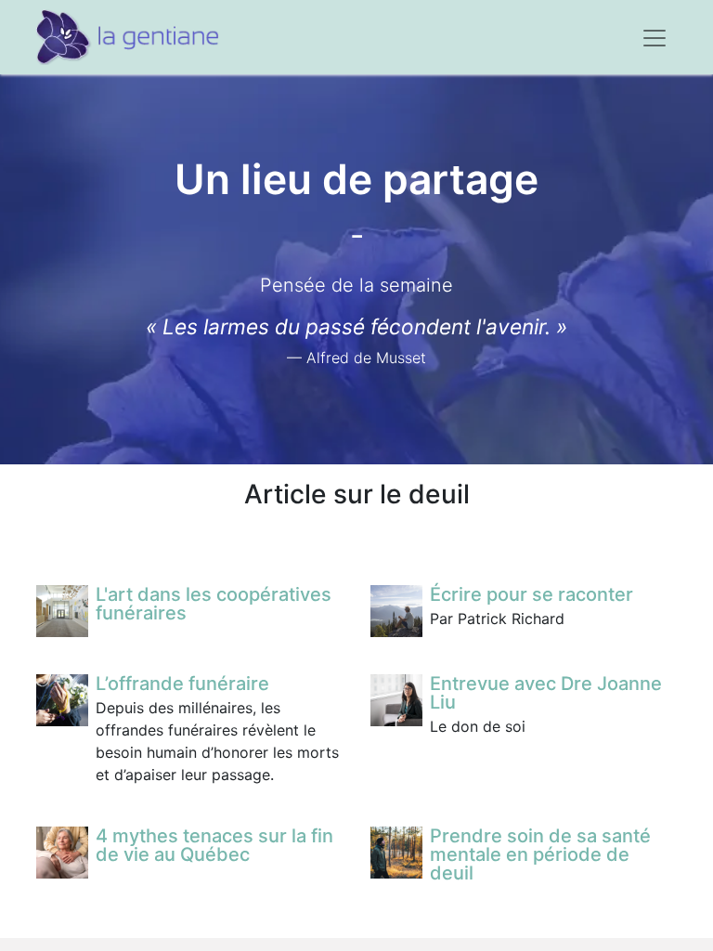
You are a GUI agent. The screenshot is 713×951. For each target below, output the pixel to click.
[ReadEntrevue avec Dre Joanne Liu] (396, 700)
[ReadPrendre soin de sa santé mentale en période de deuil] (396, 853)
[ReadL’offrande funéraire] (62, 700)
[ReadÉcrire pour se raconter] (396, 611)
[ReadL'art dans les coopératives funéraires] (62, 611)
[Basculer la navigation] (654, 37)
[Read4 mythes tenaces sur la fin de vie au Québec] (62, 853)
